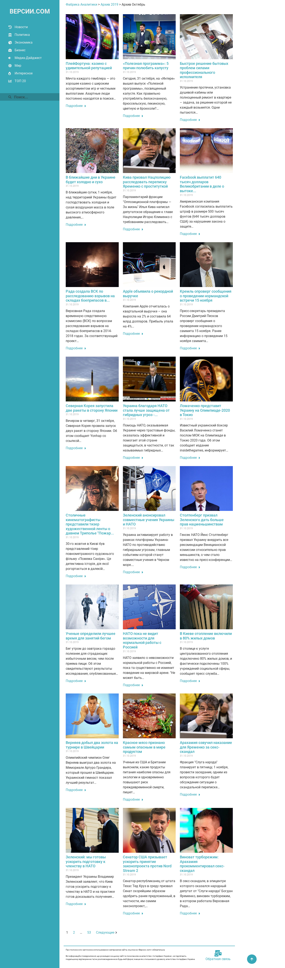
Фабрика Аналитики (81, 4)
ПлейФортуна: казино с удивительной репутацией (89, 65)
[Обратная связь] (218, 953)
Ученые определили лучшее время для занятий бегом (90, 635)
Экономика (24, 42)
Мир (18, 66)
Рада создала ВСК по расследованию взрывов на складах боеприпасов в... (90, 295)
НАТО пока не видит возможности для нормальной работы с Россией (142, 640)
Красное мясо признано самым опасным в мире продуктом (144, 747)
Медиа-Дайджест (28, 58)
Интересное (24, 73)
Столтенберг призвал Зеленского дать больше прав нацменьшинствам (202, 519)
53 (89, 932)
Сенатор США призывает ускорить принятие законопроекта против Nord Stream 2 (147, 864)
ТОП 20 (20, 81)
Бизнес (20, 50)
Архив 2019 (109, 4)
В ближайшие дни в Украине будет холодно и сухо (90, 179)
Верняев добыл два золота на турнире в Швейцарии (92, 744)
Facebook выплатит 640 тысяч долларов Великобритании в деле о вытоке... (202, 184)
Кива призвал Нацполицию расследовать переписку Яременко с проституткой (147, 181)
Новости (21, 27)
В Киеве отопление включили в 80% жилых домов (206, 635)
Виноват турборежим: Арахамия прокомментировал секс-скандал (202, 864)
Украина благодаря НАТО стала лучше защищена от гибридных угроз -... (146, 410)
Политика (22, 35)
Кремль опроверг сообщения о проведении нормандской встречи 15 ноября (205, 295)
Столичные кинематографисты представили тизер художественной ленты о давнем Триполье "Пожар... (90, 524)
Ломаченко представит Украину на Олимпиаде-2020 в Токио (205, 410)
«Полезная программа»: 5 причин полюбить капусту (146, 65)
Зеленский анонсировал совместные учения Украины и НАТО (148, 519)
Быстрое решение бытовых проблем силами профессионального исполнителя (204, 70)
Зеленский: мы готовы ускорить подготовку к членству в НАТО (86, 861)
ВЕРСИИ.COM (30, 11)
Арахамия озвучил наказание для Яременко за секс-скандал (206, 747)
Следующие (105, 932)
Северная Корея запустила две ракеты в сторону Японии (91, 408)
